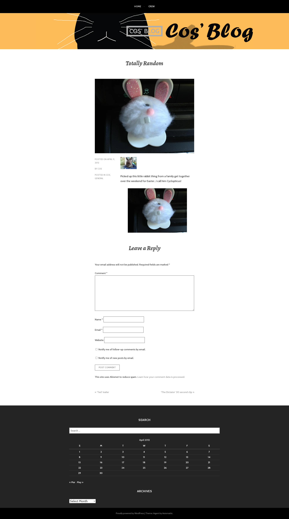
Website (99, 340)
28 (209, 467)
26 (165, 467)
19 (165, 462)
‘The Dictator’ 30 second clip (176, 392)
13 (187, 457)
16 (101, 462)
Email (98, 329)
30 (101, 473)
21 (209, 462)
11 (144, 457)
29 (79, 473)
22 (79, 467)
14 (209, 457)
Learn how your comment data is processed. (161, 377)
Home (137, 6)
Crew (151, 6)
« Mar (72, 482)
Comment (101, 273)
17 (123, 462)
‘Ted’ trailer (103, 392)
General (99, 178)
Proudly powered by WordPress (130, 513)
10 (123, 457)
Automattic (167, 513)
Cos (100, 169)
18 (144, 462)
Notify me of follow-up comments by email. (121, 349)
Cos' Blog (144, 31)
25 (144, 467)
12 (165, 457)
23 (101, 467)
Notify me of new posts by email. (116, 358)
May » (80, 482)
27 (187, 467)
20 (187, 462)
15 (79, 462)
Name (99, 319)
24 (123, 467)
